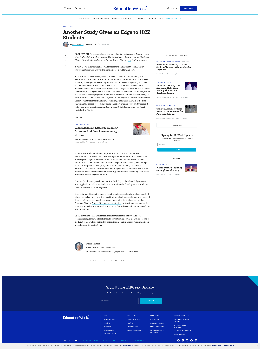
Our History (107, 323)
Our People (107, 326)
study (79, 66)
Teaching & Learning (121, 18)
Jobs (161, 18)
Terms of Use (124, 340)
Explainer (186, 61)
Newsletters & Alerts (157, 323)
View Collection (177, 125)
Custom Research (180, 334)
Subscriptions (154, 319)
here (129, 60)
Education (68, 27)
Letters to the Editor (134, 319)
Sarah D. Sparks (161, 74)
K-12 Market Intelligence (182, 330)
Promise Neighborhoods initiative (106, 203)
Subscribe (188, 8)
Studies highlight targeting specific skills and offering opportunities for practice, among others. (96, 140)
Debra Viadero (77, 44)
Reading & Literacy (82, 124)
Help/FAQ (130, 323)
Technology (140, 18)
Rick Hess (159, 174)
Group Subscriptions (157, 326)
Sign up (151, 301)
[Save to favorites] (65, 60)
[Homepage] (130, 8)
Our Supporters (109, 330)
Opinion (152, 18)
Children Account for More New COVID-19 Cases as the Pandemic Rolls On (169, 111)
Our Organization (109, 319)
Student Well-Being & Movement (168, 61)
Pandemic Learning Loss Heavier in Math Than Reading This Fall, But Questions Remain (168, 89)
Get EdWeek (154, 315)
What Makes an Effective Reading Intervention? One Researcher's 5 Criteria (96, 131)
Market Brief (172, 18)
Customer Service (133, 326)
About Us (107, 315)
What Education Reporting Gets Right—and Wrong (169, 169)
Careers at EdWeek (110, 333)
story (122, 106)
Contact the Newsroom (134, 330)
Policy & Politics (101, 18)
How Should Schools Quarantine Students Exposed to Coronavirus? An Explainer (174, 67)
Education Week (110, 247)
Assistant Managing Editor (95, 247)
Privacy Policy (138, 340)
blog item (139, 106)
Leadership (84, 18)
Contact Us (131, 315)
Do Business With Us (181, 315)
